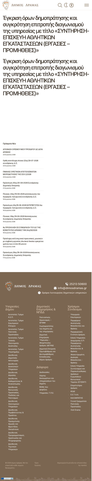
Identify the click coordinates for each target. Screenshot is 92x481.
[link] (20, 5)
